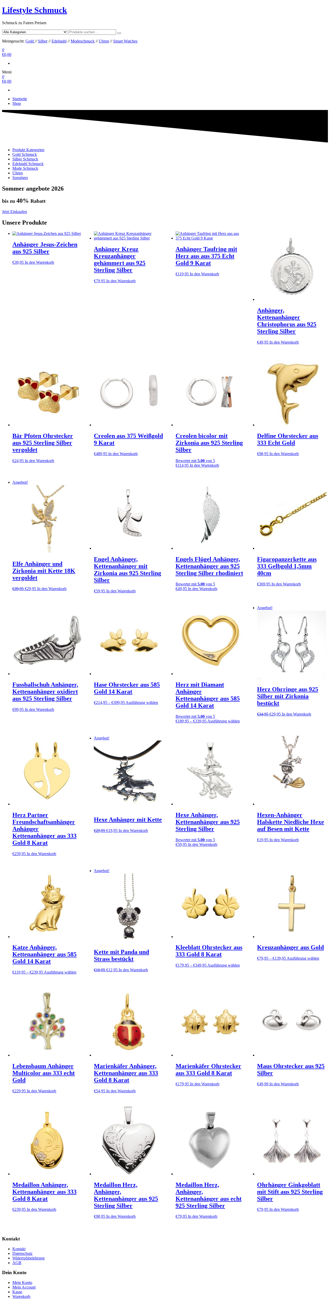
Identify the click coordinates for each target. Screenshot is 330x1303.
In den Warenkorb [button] (39, 262)
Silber (42, 41)
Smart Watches (125, 41)
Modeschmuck (83, 41)
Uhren (104, 41)
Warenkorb (21, 1296)
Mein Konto (22, 1282)
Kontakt (19, 1249)
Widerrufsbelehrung (28, 1258)
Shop (16, 103)
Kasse (17, 1292)
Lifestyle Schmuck (34, 10)
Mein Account (24, 1287)
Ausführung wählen (142, 702)
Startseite (19, 99)
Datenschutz (22, 1253)
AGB (16, 1263)
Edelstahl (59, 41)
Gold (30, 41)
